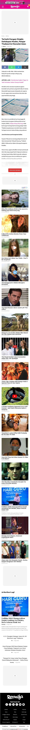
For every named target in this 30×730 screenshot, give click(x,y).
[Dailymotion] (23, 704)
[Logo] (15, 6)
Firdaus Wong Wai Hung (16, 123)
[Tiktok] (17, 704)
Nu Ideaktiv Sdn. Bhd (13, 729)
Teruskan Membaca (15, 170)
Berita (7, 36)
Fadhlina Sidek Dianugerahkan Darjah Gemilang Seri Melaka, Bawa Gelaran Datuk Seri (13, 620)
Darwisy (3, 624)
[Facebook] (6, 704)
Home (3, 36)
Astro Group (26, 729)
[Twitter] (13, 704)
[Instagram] (10, 704)
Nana (4, 46)
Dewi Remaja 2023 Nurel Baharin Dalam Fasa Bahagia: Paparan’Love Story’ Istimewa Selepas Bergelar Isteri (15, 648)
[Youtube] (20, 704)
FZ (11, 640)
